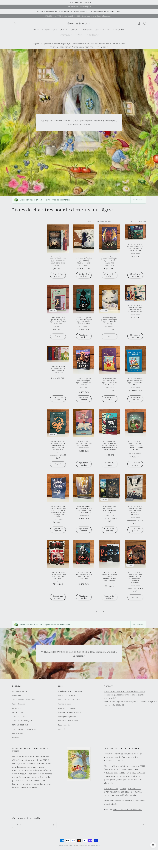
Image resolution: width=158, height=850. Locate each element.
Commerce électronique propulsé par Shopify (86, 845)
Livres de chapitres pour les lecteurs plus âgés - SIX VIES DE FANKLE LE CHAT (84, 321)
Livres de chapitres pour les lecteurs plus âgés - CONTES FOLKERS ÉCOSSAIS (84, 260)
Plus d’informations (138, 199)
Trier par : (91, 221)
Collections (16, 696)
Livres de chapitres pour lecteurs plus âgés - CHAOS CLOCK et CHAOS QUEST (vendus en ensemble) (135, 577)
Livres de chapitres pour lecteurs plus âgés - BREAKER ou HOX (109, 509)
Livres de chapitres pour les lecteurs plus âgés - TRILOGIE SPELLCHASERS (58, 575)
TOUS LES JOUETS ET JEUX (22, 721)
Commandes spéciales (67, 708)
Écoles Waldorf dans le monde (70, 700)
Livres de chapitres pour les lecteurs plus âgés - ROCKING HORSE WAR (84, 575)
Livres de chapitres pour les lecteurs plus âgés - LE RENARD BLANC (109, 321)
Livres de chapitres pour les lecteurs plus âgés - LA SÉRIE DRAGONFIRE (109, 260)
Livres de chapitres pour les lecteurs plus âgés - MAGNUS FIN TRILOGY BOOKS (135, 247)
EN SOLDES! (16, 708)
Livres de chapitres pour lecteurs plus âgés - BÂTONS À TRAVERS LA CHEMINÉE (135, 510)
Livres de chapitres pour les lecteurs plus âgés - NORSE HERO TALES (135, 382)
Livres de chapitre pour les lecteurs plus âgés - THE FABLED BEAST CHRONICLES (58, 260)
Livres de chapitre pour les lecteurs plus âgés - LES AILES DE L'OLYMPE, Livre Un (84, 509)
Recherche (16, 738)
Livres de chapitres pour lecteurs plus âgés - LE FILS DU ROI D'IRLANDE (58, 321)
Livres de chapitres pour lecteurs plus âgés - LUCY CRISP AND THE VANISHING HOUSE (135, 445)
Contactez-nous (64, 704)
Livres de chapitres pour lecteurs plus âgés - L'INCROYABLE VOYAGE (83, 382)
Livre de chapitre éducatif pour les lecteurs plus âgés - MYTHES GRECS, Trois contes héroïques (109, 445)
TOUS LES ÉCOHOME (20, 725)
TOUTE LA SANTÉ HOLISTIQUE (24, 729)
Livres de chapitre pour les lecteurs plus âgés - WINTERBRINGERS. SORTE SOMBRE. (109, 576)
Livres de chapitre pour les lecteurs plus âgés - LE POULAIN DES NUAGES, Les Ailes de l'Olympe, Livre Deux (58, 511)
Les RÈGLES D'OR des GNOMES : (70, 691)
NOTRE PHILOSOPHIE (66, 696)
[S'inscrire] (53, 825)
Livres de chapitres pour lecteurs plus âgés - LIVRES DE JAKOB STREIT (58, 369)
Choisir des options (58, 275)
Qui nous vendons (19, 691)
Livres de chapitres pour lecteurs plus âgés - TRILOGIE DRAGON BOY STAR (135, 308)
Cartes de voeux (18, 704)
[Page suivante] (103, 611)
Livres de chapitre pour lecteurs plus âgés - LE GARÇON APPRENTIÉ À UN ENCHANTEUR (58, 445)
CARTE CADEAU (18, 712)
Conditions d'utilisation (68, 721)
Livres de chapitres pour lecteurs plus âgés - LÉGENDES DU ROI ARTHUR (109, 382)
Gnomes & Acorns (67, 845)
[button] (15, 23)
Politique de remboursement (70, 712)
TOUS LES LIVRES (19, 717)
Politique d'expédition (67, 717)
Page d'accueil (18, 733)
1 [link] (90, 611)
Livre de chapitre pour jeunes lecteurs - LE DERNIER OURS (84, 443)
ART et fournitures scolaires (23, 700)
